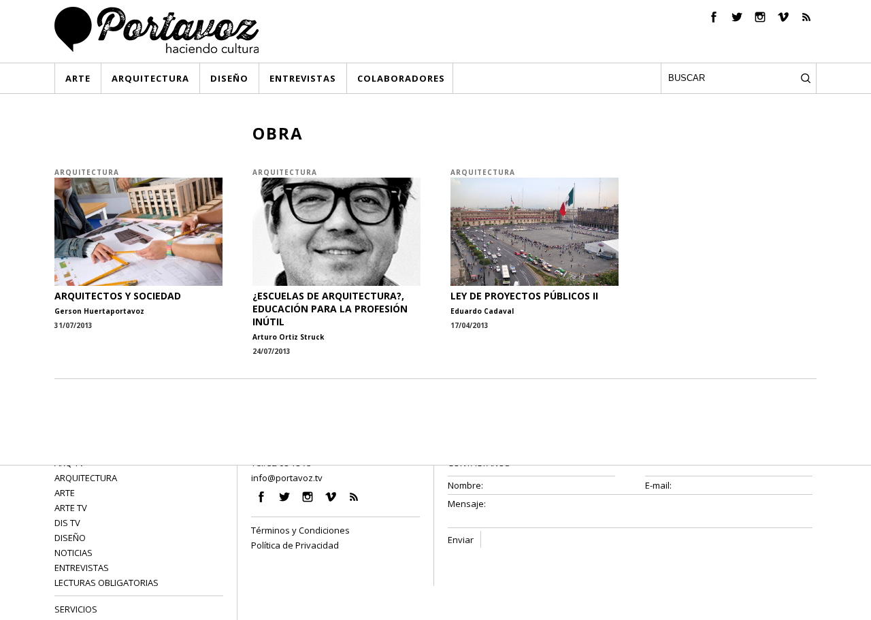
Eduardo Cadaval (482, 311)
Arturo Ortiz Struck (288, 337)
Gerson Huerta (82, 311)
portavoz (127, 311)
